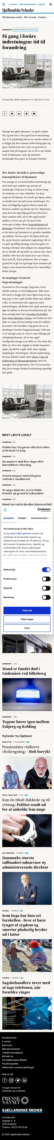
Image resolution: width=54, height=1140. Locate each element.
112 (14, 442)
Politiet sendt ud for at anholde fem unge (26, 804)
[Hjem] (3, 4)
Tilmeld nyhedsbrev (12, 1052)
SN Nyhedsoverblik (12, 17)
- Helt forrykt (26, 749)
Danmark (6, 30)
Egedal (5, 911)
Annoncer (7, 1045)
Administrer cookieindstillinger (18, 1067)
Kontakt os (7, 1056)
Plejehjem (19, 742)
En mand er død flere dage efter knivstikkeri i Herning (23, 463)
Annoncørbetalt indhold (25, 30)
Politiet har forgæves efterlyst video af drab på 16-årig (26, 448)
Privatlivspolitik (10, 1064)
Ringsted (6, 742)
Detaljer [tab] (22, 518)
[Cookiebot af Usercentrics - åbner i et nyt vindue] (38, 510)
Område (42, 17)
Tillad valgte (27, 619)
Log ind (41, 4)
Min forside (30, 17)
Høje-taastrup (9, 795)
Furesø (5, 978)
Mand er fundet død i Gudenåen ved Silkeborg (24, 671)
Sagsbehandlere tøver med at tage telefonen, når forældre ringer (26, 987)
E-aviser (13, 4)
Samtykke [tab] (8, 518)
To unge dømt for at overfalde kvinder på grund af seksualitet (23, 491)
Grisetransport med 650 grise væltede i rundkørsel (21, 477)
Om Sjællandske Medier (14, 1060)
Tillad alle (27, 610)
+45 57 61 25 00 (18, 1127)
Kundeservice (9, 1037)
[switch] (46, 578)
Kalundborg (8, 853)
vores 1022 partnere (20, 533)
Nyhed (20, 853)
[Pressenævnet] (15, 1098)
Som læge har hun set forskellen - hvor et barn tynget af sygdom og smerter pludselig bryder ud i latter (24, 925)
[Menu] (50, 4)
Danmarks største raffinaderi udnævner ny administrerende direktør (25, 862)
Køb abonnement (28, 4)
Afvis (27, 628)
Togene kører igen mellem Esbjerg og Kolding (25, 724)
